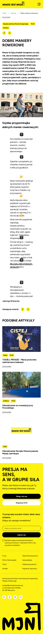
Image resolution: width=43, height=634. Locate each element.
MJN (32, 24)
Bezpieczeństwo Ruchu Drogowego (15, 24)
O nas (4, 556)
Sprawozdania (27, 560)
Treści (4, 13)
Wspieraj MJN (21, 503)
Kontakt (5, 569)
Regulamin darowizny (29, 569)
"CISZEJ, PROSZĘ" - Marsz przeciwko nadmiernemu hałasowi (19, 360)
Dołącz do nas (21, 496)
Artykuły (13, 13)
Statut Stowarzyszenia (30, 556)
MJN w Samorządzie (9, 560)
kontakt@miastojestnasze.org (12, 585)
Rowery (6, 28)
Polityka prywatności (29, 564)
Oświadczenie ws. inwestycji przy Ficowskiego (17, 406)
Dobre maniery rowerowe (29, 13)
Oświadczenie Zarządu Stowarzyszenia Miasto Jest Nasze (20, 452)
